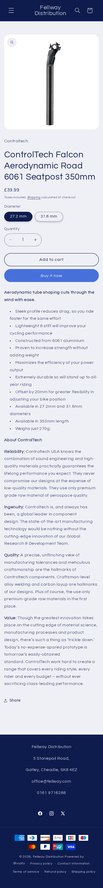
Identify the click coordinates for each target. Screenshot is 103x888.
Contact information (74, 863)
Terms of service (26, 871)
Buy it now (52, 276)
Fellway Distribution (48, 856)
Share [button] (15, 700)
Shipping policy (84, 871)
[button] (11, 10)
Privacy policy (41, 863)
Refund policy (55, 871)
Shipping (34, 197)
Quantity (12, 229)
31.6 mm (49, 216)
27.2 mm (18, 216)
